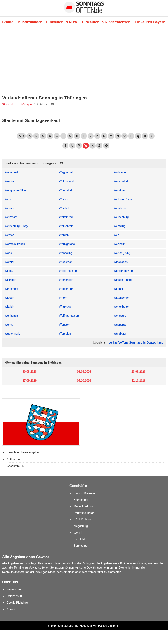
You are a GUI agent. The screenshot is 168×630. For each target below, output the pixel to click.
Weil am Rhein (123, 199)
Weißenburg (121, 217)
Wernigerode (67, 244)
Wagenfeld (11, 172)
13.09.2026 (138, 371)
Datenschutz (15, 596)
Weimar (9, 208)
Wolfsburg (120, 315)
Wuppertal (120, 324)
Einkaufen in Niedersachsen (106, 22)
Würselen (65, 333)
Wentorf (9, 235)
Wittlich (9, 306)
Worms (9, 324)
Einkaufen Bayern (150, 22)
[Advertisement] (84, 61)
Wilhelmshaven (123, 270)
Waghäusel (66, 172)
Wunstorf (64, 324)
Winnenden (66, 279)
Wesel (8, 253)
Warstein (119, 190)
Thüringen (25, 104)
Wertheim (120, 244)
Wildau (9, 270)
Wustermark (12, 333)
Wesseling (65, 253)
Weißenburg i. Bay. (17, 226)
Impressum (14, 589)
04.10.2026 (84, 380)
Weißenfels (66, 226)
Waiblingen (120, 172)
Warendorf (65, 190)
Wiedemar (65, 262)
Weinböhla (65, 208)
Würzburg (120, 333)
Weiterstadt (66, 217)
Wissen (9, 297)
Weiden (63, 199)
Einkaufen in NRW (62, 22)
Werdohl (64, 235)
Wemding (119, 226)
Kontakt (11, 609)
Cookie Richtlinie (17, 602)
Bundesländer (30, 22)
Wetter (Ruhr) (122, 253)
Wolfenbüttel (121, 306)
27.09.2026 (30, 380)
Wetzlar (9, 262)
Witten (63, 297)
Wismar (118, 288)
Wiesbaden (121, 262)
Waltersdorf (121, 181)
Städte (7, 22)
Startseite (8, 104)
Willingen (10, 279)
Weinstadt (11, 217)
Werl (116, 235)
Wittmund (65, 306)
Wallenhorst (66, 181)
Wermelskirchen (15, 244)
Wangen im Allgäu (16, 190)
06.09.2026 (84, 371)
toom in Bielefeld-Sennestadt (81, 539)
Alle (21, 136)
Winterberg (11, 288)
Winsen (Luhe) (123, 279)
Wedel (8, 199)
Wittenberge (121, 297)
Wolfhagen (11, 315)
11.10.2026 (138, 380)
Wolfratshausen (69, 315)
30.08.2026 (30, 371)
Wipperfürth (66, 288)
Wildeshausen (68, 270)
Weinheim (120, 208)
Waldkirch (11, 181)
